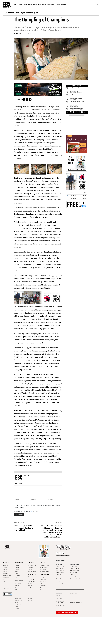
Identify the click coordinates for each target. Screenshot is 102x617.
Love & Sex (17, 591)
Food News (30, 567)
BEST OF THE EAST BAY (32, 575)
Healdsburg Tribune (74, 568)
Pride (41, 583)
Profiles (16, 577)
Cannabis (17, 567)
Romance (30, 600)
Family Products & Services (32, 590)
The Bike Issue (43, 589)
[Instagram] (60, 553)
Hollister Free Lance (74, 570)
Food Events (30, 569)
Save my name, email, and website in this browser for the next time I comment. (37, 507)
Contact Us (5, 573)
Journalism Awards (74, 598)
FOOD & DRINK (31, 562)
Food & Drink (30, 594)
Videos (16, 606)
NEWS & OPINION (19, 562)
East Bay (58, 580)
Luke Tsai (18, 33)
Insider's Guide (43, 581)
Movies (16, 594)
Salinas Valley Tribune (74, 580)
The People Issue (43, 591)
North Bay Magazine (60, 583)
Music (16, 596)
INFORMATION (6, 562)
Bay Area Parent (59, 578)
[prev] (3, 13)
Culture (16, 589)
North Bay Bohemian (60, 572)
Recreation (30, 598)
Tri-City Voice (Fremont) (75, 585)
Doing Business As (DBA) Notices (61, 603)
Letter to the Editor (7, 575)
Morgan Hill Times (74, 576)
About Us (5, 571)
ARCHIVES (29, 546)
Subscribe (5, 567)
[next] (6, 13)
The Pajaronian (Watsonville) (76, 583)
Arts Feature (18, 583)
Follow (84, 195)
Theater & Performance (18, 603)
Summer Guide (43, 585)
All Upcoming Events (44, 565)
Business (17, 565)
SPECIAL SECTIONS (44, 574)
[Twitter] (27, 99)
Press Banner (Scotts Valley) (76, 578)
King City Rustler (73, 572)
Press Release (6, 577)
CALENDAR (42, 562)
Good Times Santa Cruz (61, 568)
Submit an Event (43, 569)
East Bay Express (60, 566)
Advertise (5, 569)
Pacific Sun (58, 574)
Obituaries (5, 579)
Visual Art (17, 608)
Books (16, 587)
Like (85, 192)
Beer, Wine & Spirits (32, 565)
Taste (41, 587)
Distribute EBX (6, 584)
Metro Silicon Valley (60, 570)
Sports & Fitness (18, 600)
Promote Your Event (44, 571)
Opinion (16, 573)
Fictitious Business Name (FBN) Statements (61, 600)
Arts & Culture (31, 579)
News (16, 571)
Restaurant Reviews (32, 571)
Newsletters (5, 565)
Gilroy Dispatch (73, 566)
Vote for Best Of (6, 586)
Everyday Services (31, 587)
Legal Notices (59, 598)
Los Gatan (72, 574)
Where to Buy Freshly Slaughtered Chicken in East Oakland (23, 527)
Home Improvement (32, 596)
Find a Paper (5, 581)
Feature (17, 569)
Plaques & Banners (7, 588)
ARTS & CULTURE (19, 580)
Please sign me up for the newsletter (22, 511)
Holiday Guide (43, 579)
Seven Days (17, 575)
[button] (97, 4)
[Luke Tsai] (18, 477)
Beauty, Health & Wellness (31, 582)
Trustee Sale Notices (60, 605)
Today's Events (43, 567)
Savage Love (18, 598)
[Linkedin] (30, 99)
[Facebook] (23, 99)
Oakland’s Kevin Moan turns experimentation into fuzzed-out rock (40, 13)
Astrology (17, 585)
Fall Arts (42, 577)
